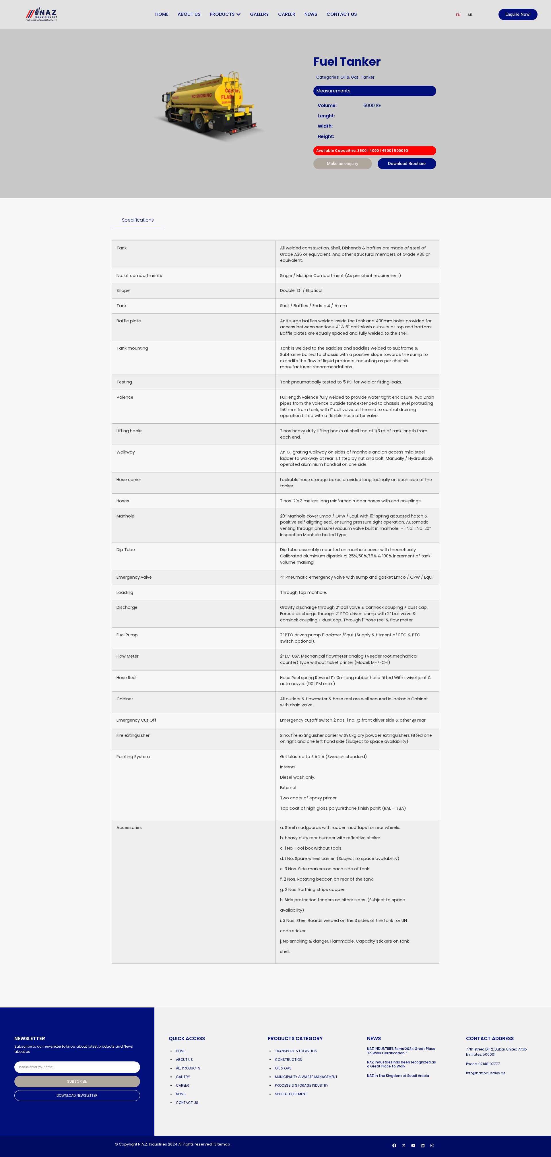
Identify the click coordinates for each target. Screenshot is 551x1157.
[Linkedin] (423, 1146)
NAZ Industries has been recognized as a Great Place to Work (401, 1064)
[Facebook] (394, 1146)
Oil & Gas (349, 77)
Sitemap (222, 1144)
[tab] (138, 220)
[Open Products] (238, 14)
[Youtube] (413, 1146)
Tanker (368, 77)
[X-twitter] (404, 1146)
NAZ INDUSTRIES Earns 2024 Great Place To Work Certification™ (401, 1050)
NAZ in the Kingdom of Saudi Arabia (398, 1075)
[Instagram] (432, 1146)
